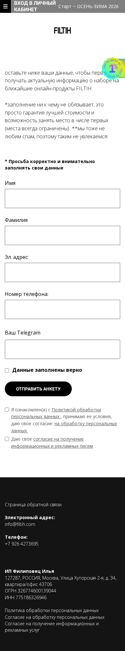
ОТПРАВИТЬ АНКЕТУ (38, 388)
